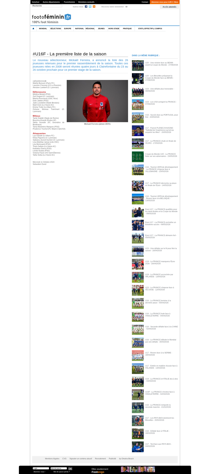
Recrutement (100, 459)
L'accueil (33, 28)
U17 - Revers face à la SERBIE (158, 353)
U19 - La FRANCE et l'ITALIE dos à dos (161, 379)
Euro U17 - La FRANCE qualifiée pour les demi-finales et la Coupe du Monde (161, 210)
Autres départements (51, 2)
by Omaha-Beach (126, 459)
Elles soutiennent (100, 469)
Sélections (55, 28)
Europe (67, 28)
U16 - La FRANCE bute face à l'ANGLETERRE (157, 315)
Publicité (112, 459)
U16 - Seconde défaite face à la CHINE (161, 327)
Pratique (127, 28)
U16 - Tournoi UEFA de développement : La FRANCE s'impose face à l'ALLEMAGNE (161, 169)
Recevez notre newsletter (112, 7)
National (79, 28)
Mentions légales (52, 459)
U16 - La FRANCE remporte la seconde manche (158, 406)
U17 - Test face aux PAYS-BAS (158, 444)
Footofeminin (69, 2)
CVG (64, 459)
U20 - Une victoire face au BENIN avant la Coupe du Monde (159, 64)
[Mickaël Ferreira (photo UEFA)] (97, 81)
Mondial (43, 28)
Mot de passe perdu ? (61, 471)
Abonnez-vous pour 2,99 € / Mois (164, 2)
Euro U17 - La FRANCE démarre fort (160, 235)
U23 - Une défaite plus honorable (159, 89)
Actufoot (35, 2)
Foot (98, 472)
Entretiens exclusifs (86, 2)
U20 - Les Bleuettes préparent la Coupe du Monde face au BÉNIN (159, 77)
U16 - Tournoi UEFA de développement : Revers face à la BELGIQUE (161, 197)
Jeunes (101, 28)
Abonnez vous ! (39, 471)
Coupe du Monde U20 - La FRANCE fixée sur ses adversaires (160, 155)
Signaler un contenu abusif (80, 459)
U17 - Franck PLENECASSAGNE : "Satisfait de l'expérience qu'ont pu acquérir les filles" (159, 130)
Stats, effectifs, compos (150, 28)
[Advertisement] (86, 41)
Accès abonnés (169, 7)
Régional (90, 28)
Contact (145, 2)
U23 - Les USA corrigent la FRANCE (160, 102)
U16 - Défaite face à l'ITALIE (156, 431)
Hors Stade (113, 28)
